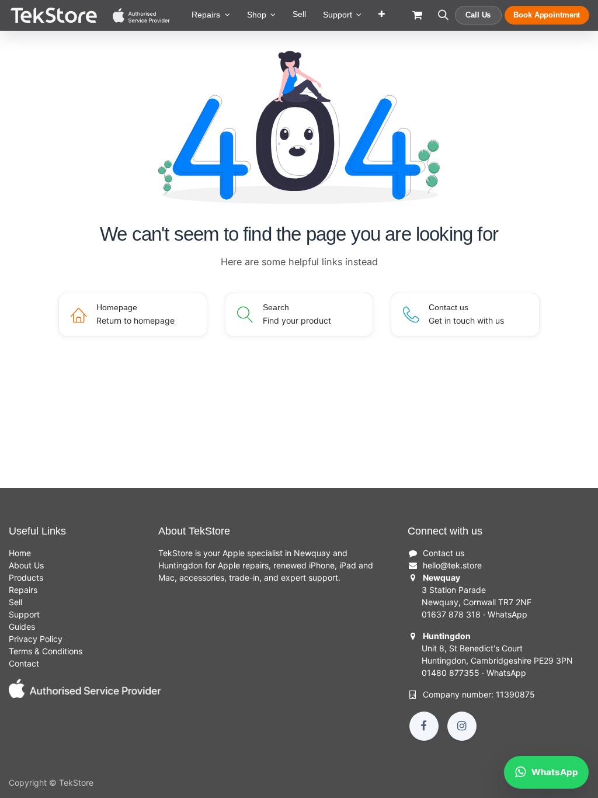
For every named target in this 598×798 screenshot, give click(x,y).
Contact (24, 663)
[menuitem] (210, 15)
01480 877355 (450, 673)
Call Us (478, 15)
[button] (443, 21)
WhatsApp (507, 614)
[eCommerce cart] (417, 21)
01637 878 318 (451, 614)
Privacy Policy (35, 639)
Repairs (23, 590)
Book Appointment (546, 15)
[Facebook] (424, 726)
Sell (15, 602)
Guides (22, 627)
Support (24, 614)
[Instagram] (462, 726)
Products (26, 577)
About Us (26, 565)
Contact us (443, 553)
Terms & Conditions (45, 651)
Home (20, 553)
